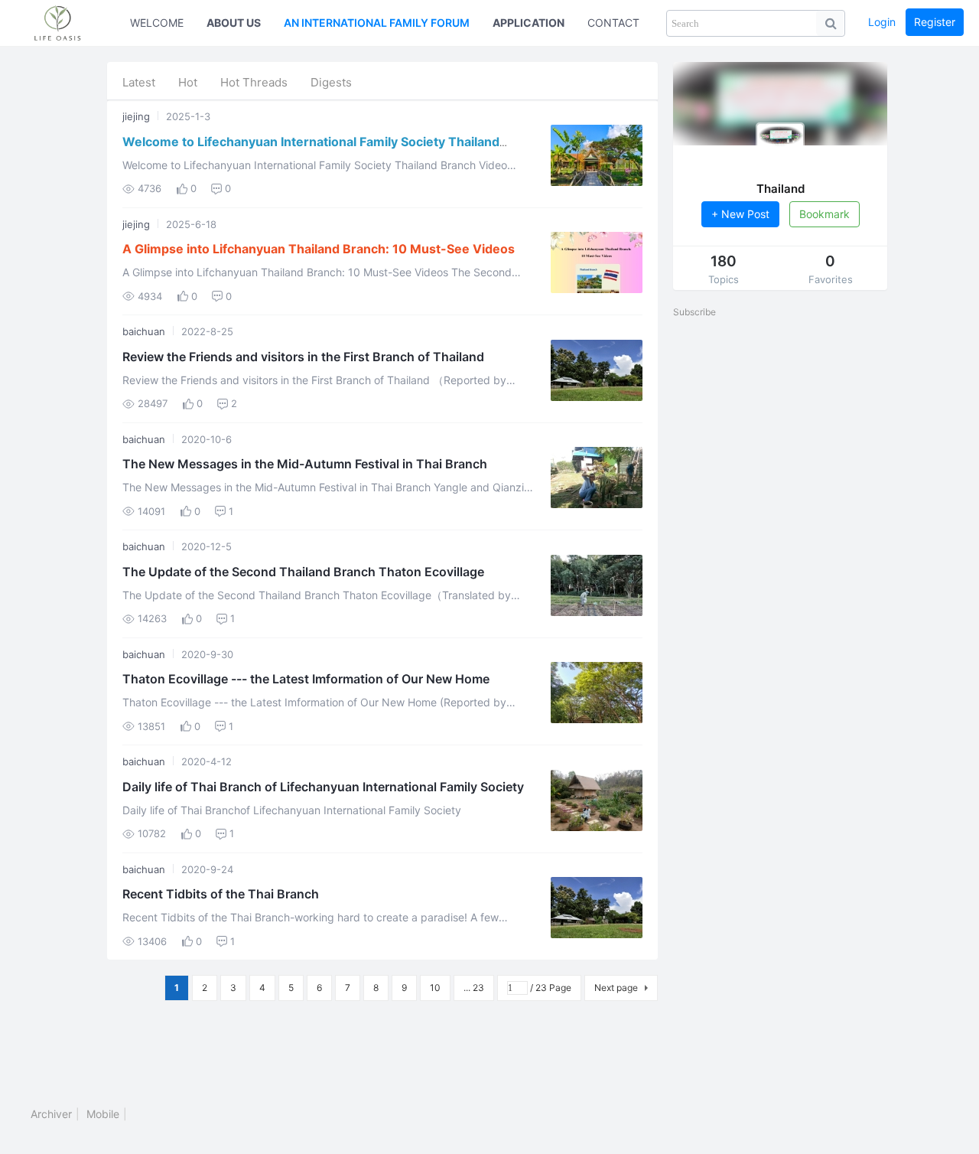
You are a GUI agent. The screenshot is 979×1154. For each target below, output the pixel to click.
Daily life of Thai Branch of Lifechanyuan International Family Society (323, 786)
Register (934, 21)
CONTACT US (622, 22)
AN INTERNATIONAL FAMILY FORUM (377, 22)
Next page (616, 987)
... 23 (473, 987)
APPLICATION (528, 22)
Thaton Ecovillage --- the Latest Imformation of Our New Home (306, 678)
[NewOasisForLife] (65, 23)
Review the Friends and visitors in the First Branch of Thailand (303, 356)
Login (882, 21)
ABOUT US (234, 22)
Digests (331, 82)
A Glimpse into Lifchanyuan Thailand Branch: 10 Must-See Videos (318, 248)
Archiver (51, 1113)
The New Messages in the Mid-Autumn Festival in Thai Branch (304, 463)
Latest (138, 82)
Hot (187, 82)
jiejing (136, 116)
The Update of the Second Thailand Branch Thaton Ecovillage (303, 571)
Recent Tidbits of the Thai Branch (220, 893)
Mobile (102, 1113)
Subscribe (694, 312)
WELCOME (157, 22)
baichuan (143, 331)
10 (435, 987)
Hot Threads (254, 82)
